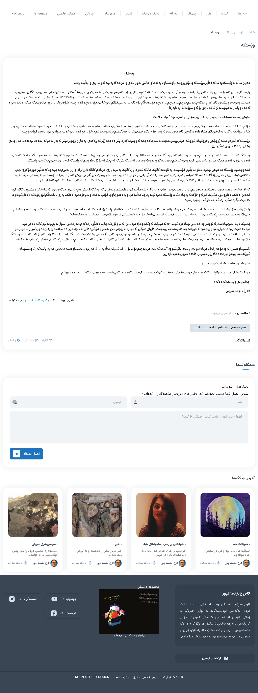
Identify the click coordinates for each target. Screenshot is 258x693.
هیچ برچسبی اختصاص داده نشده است (220, 327)
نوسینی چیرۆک (234, 32)
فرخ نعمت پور (233, 563)
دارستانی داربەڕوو (35, 300)
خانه (252, 32)
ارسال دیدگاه (31, 453)
